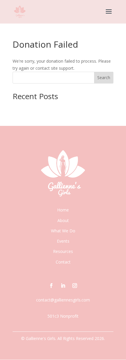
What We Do (63, 231)
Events (63, 241)
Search (103, 77)
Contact (63, 262)
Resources (63, 251)
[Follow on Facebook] (51, 285)
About (63, 220)
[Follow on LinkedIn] (63, 285)
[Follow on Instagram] (74, 285)
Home (63, 210)
